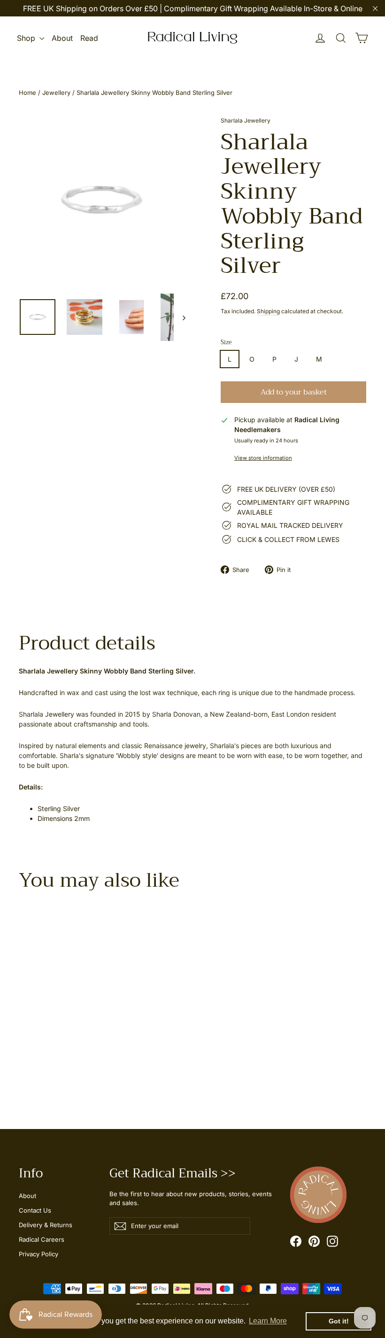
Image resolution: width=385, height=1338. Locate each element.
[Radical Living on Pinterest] (314, 1241)
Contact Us (35, 1210)
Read (89, 38)
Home (27, 92)
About (62, 38)
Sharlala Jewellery (245, 120)
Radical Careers (41, 1239)
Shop (27, 38)
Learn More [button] (268, 1321)
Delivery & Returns (45, 1225)
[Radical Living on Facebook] (295, 1241)
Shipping (268, 311)
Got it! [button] (339, 1321)
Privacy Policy (38, 1254)
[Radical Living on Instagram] (332, 1241)
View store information (263, 458)
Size (226, 343)
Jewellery (56, 92)
